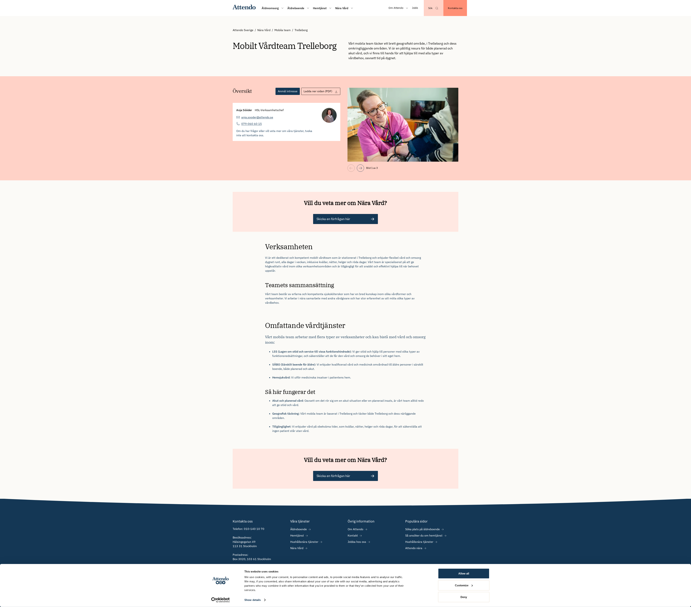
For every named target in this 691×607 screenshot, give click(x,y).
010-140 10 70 (254, 529)
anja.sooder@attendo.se (257, 117)
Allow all (463, 573)
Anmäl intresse (287, 91)
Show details (252, 599)
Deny (463, 597)
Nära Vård (263, 30)
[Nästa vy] (360, 168)
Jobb (415, 8)
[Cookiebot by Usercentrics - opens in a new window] (220, 600)
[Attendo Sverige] (244, 8)
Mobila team (282, 30)
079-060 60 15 (251, 123)
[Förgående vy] (351, 168)
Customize (461, 585)
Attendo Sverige (243, 30)
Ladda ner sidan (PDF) (318, 91)
